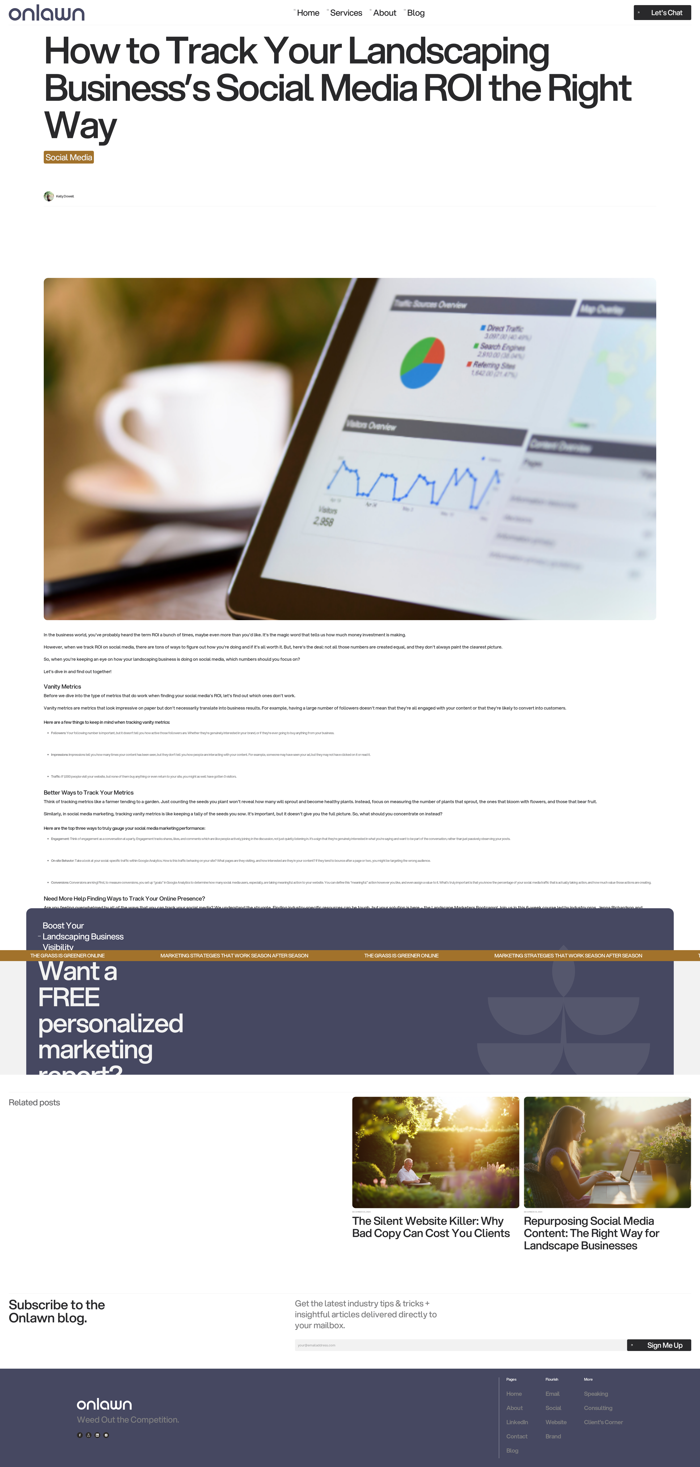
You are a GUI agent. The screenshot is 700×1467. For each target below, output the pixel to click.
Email (553, 1393)
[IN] (97, 1435)
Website (556, 1422)
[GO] (106, 1435)
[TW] (89, 1435)
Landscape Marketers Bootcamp (464, 907)
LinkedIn (517, 1422)
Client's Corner (603, 1422)
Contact (516, 1436)
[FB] (80, 1435)
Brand (553, 1436)
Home (514, 1393)
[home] (46, 12)
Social (553, 1408)
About (514, 1408)
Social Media (69, 157)
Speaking (596, 1393)
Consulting (598, 1408)
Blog (512, 1450)
